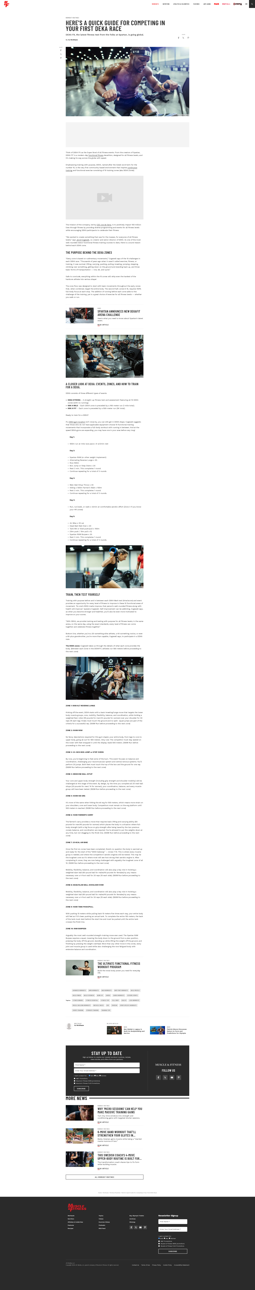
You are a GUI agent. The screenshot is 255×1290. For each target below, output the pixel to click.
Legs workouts (134, 1000)
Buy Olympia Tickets (136, 1215)
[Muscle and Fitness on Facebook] (158, 1077)
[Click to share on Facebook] (178, 38)
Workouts (155, 4)
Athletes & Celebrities (181, 4)
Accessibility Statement (181, 1265)
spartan (114, 1005)
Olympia (238, 4)
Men (97, 1076)
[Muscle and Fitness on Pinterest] (178, 1077)
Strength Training (92, 1010)
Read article (103, 325)
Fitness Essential (92, 1000)
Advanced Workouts (79, 990)
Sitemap (132, 1222)
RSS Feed (102, 1228)
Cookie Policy (167, 1265)
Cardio (108, 995)
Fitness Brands (78, 1000)
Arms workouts (94, 990)
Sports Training (78, 1010)
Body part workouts (121, 990)
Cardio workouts (118, 995)
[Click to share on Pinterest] (188, 38)
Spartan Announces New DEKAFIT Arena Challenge (119, 313)
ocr (108, 1005)
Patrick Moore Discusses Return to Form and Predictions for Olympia (177, 1031)
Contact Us (135, 1265)
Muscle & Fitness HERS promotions (88, 1081)
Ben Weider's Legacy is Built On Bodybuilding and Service (134, 1031)
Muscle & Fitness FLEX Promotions (88, 1083)
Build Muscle (135, 990)
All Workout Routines (104, 1177)
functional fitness (95, 155)
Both (92, 1076)
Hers (226, 4)
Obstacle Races (98, 1005)
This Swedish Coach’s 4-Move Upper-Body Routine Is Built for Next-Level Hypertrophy (118, 1158)
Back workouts (107, 990)
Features (196, 4)
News (99, 308)
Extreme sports (132, 995)
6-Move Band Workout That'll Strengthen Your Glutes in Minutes (117, 1135)
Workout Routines (72, 18)
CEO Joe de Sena (104, 225)
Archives (132, 1219)
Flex (217, 4)
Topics (101, 1215)
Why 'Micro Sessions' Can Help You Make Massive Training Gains (120, 1110)
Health (124, 1000)
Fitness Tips (105, 1000)
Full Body (115, 1000)
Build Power (77, 995)
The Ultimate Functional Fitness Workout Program (119, 965)
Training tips (106, 1010)
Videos (101, 1219)
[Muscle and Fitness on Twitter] (165, 1077)
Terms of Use (145, 1265)
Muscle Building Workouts (81, 1005)
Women (103, 1076)
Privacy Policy (156, 1265)
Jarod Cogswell (82, 240)
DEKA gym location (77, 422)
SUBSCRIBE (81, 1088)
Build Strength (89, 995)
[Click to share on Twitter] (183, 38)
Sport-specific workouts (128, 1005)
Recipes (70, 1228)
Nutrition (166, 4)
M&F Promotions (81, 1078)
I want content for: (80, 1076)
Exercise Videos (104, 1222)
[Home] (6, 6)
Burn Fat (100, 995)
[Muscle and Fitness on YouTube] (172, 1077)
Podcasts (102, 1225)
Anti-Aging (207, 4)
